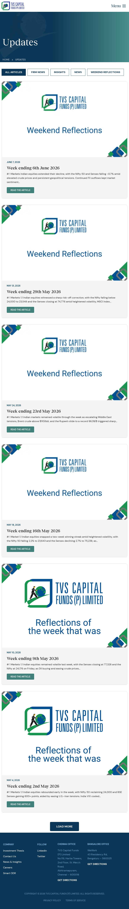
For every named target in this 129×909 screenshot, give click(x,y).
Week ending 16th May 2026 (33, 530)
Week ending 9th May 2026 (33, 658)
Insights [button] (59, 72)
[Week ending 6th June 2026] (64, 119)
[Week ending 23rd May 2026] (64, 362)
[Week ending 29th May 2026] (64, 242)
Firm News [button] (38, 72)
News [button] (78, 72)
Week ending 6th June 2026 (33, 167)
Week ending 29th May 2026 (34, 291)
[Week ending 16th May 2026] (64, 481)
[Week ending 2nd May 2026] (64, 733)
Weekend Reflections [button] (105, 72)
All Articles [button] (13, 72)
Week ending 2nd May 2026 (33, 786)
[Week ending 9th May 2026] (64, 605)
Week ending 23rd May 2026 (34, 411)
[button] (119, 6)
